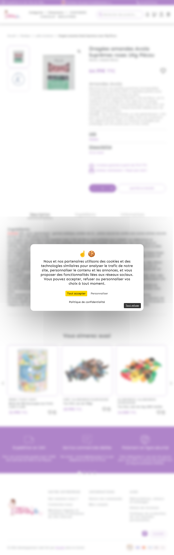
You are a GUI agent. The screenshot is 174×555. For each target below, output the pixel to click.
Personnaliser (99, 293)
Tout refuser (132, 305)
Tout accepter (76, 293)
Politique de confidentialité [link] (87, 302)
